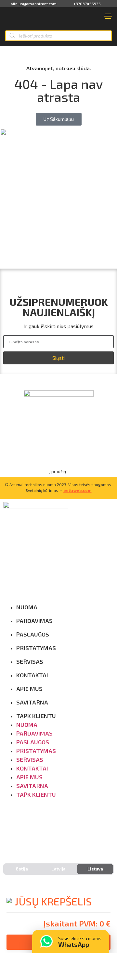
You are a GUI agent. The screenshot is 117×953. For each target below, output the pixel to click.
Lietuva (95, 868)
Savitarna (32, 702)
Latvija (58, 868)
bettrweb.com (77, 490)
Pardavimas (34, 620)
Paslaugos (32, 634)
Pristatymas (36, 647)
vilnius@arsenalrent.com (34, 4)
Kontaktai (32, 675)
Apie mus (29, 688)
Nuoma (26, 607)
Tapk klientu (36, 715)
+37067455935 (87, 3)
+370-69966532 (31, 830)
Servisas (29, 661)
